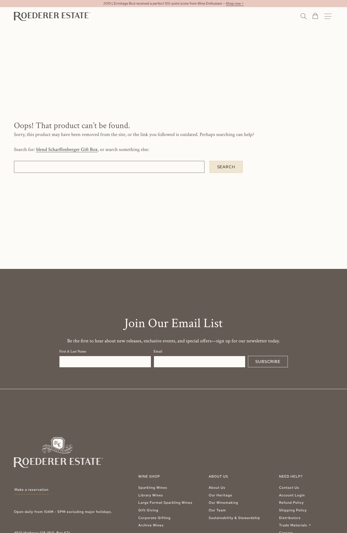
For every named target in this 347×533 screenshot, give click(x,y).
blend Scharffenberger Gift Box (67, 149)
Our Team (217, 510)
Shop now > (235, 3)
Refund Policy (291, 502)
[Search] (303, 15)
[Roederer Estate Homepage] (52, 16)
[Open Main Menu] (328, 16)
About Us (217, 487)
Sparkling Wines (152, 487)
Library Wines (150, 495)
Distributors (290, 518)
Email (158, 351)
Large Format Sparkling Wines (165, 502)
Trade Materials (295, 525)
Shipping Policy (293, 510)
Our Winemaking (223, 502)
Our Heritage (220, 495)
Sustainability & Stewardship (234, 518)
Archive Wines (151, 525)
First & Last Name (72, 351)
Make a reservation (31, 490)
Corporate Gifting (154, 518)
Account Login (292, 495)
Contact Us (289, 487)
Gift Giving (148, 510)
